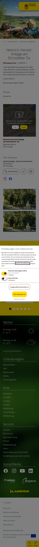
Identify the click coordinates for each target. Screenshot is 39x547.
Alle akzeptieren (19, 294)
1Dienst (11, 275)
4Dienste (11, 280)
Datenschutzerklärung (22, 263)
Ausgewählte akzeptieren (19, 287)
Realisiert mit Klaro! (19, 299)
